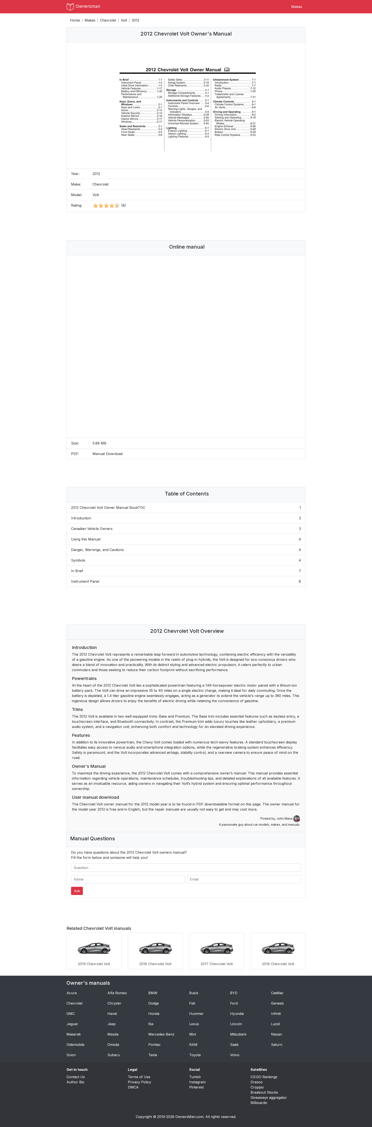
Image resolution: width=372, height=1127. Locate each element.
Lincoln (236, 1024)
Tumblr (195, 1077)
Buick (193, 993)
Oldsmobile (75, 1044)
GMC (71, 1013)
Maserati (74, 1034)
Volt (124, 20)
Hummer (196, 1013)
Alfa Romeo (117, 993)
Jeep (111, 1024)
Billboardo (259, 1103)
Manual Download (107, 454)
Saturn (276, 1044)
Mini (192, 1034)
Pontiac (154, 1044)
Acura (72, 993)
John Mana (285, 818)
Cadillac (277, 993)
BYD (233, 993)
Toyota (195, 1055)
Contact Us (76, 1077)
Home (75, 20)
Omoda (113, 1044)
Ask (77, 891)
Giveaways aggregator (269, 1097)
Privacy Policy (139, 1082)
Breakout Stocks (264, 1092)
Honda (153, 1013)
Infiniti (276, 1013)
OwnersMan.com (189, 1117)
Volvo (234, 1055)
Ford (234, 1003)
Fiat (192, 1003)
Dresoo (257, 1082)
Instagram (197, 1082)
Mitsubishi (238, 1034)
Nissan (276, 1034)
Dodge (153, 1003)
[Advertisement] (186, 226)
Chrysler (114, 1003)
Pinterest (196, 1087)
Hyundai (237, 1013)
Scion (71, 1055)
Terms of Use (139, 1077)
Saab (234, 1044)
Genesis (277, 1003)
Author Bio (75, 1082)
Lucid (275, 1024)
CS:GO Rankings (264, 1077)
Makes (296, 7)
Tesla (152, 1055)
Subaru (113, 1055)
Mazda (112, 1034)
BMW (152, 993)
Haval (112, 1013)
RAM (193, 1044)
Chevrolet (108, 20)
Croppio (257, 1087)
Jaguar (72, 1024)
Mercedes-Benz (161, 1034)
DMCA (133, 1087)
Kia (150, 1024)
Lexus (194, 1024)
